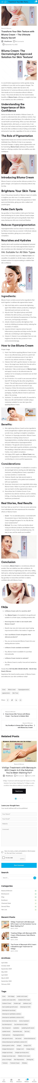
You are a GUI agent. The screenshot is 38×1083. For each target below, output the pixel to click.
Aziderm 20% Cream (24, 1000)
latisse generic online (8, 1045)
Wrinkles (24, 1063)
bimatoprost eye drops (8, 1010)
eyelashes (16, 1028)
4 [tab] (22, 798)
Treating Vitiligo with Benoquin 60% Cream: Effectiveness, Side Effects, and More (23, 935)
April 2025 (4, 962)
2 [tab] (17, 798)
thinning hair (30, 1059)
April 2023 (4, 975)
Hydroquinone (6, 1035)
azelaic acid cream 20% (9, 1000)
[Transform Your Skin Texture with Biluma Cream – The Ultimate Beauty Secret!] (8, 700)
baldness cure (27, 1003)
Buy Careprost (6, 1028)
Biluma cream (11, 689)
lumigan (19, 1045)
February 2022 (5, 984)
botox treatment (24, 1021)
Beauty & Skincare (6, 28)
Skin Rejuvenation (19, 1059)
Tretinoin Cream (14, 1063)
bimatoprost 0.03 (25, 1007)
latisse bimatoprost (29, 1038)
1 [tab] (15, 798)
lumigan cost (20, 1049)
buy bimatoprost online (20, 1024)
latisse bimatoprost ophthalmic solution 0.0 (14, 1042)
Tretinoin (4, 1063)
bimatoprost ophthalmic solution (11, 1014)
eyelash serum (6, 1031)
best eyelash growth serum (10, 1007)
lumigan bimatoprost (8, 1049)
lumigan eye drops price (22, 1052)
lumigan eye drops (7, 1052)
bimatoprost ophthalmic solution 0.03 (13, 1017)
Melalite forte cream (24, 1056)
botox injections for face (9, 1021)
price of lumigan (6, 1059)
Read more (19, 791)
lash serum (18, 1038)
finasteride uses (17, 1031)
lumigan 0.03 (27, 1045)
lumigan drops (30, 1049)
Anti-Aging (11, 996)
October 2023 (5, 965)
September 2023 (6, 969)
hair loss (27, 1031)
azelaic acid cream (22, 996)
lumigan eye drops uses (8, 1056)
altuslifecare (8, 41)
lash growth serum (7, 1038)
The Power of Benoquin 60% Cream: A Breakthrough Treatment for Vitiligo (23, 947)
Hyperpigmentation (18, 1035)
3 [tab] (20, 798)
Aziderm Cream (6, 1003)
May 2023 (4, 972)
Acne (3, 996)
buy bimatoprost (7, 1024)
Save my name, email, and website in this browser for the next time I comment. (20, 852)
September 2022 (6, 981)
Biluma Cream (12, 97)
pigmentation (6, 693)
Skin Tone (15, 693)
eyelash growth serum (28, 1028)
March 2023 (5, 978)
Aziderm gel (17, 1003)
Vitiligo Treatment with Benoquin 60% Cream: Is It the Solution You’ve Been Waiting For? (23, 924)
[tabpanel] (19, 768)
